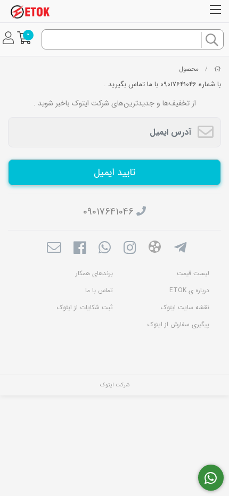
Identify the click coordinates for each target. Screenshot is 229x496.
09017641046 (108, 211)
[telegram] (180, 249)
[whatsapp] (104, 249)
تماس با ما (99, 290)
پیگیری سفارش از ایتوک (178, 324)
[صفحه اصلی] (217, 69)
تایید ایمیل (114, 172)
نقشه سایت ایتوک (185, 307)
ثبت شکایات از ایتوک (85, 307)
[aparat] (154, 249)
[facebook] (79, 249)
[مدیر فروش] (211, 478)
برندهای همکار (94, 273)
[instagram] (129, 249)
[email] (54, 249)
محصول (189, 69)
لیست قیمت (193, 273)
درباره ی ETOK (189, 290)
